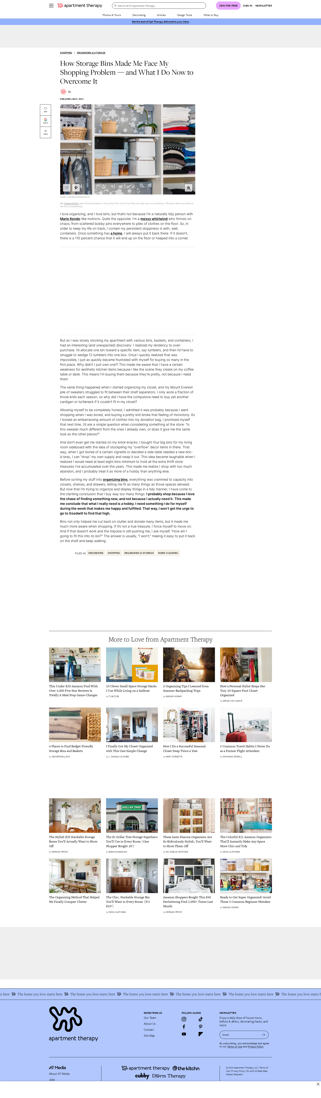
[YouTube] (184, 1034)
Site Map (149, 1035)
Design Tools (184, 15)
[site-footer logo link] (57, 1068)
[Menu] (51, 5)
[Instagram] (184, 1019)
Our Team (150, 1017)
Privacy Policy (255, 1046)
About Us (150, 1023)
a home (116, 233)
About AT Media (59, 1073)
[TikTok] (200, 1019)
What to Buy (211, 15)
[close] (318, 1084)
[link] (75, 690)
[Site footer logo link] (94, 1022)
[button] (188, 188)
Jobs (52, 1079)
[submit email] (263, 1035)
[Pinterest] (200, 1026)
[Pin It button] (76, 188)
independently (71, 203)
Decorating (138, 15)
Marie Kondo (70, 219)
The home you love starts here (73, 994)
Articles (161, 15)
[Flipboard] (200, 1034)
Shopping (66, 52)
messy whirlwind (154, 219)
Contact (149, 1029)
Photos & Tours (112, 15)
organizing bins (115, 479)
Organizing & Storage (91, 52)
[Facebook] (184, 1026)
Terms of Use (234, 1046)
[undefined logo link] (80, 5)
